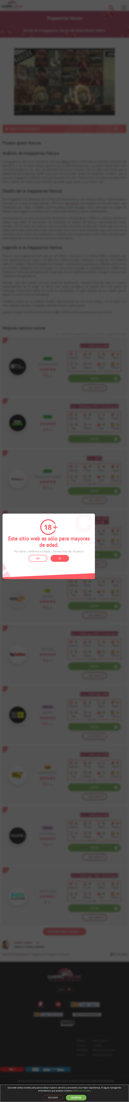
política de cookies (81, 1090)
